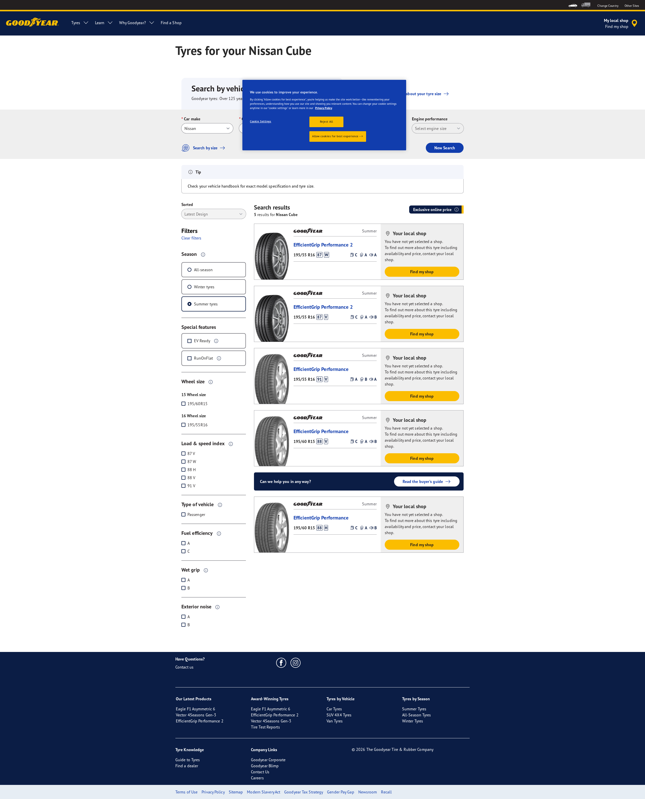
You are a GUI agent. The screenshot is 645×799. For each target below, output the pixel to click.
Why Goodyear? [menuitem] (132, 22)
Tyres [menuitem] (75, 22)
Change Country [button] (607, 6)
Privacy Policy (323, 108)
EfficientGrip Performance (321, 369)
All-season (203, 269)
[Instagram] (296, 662)
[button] (203, 254)
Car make (192, 118)
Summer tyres (206, 303)
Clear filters (191, 237)
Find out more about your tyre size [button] (410, 93)
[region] (324, 115)
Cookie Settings (260, 121)
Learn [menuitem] (100, 22)
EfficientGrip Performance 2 (323, 244)
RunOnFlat (203, 358)
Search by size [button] (205, 147)
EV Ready (202, 340)
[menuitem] (572, 5)
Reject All (326, 121)
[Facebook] (281, 662)
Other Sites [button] (632, 6)
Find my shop (422, 271)
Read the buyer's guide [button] (423, 481)
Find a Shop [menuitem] (171, 22)
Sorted (187, 204)
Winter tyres (204, 286)
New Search (444, 147)
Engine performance (429, 118)
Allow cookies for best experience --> (337, 136)
